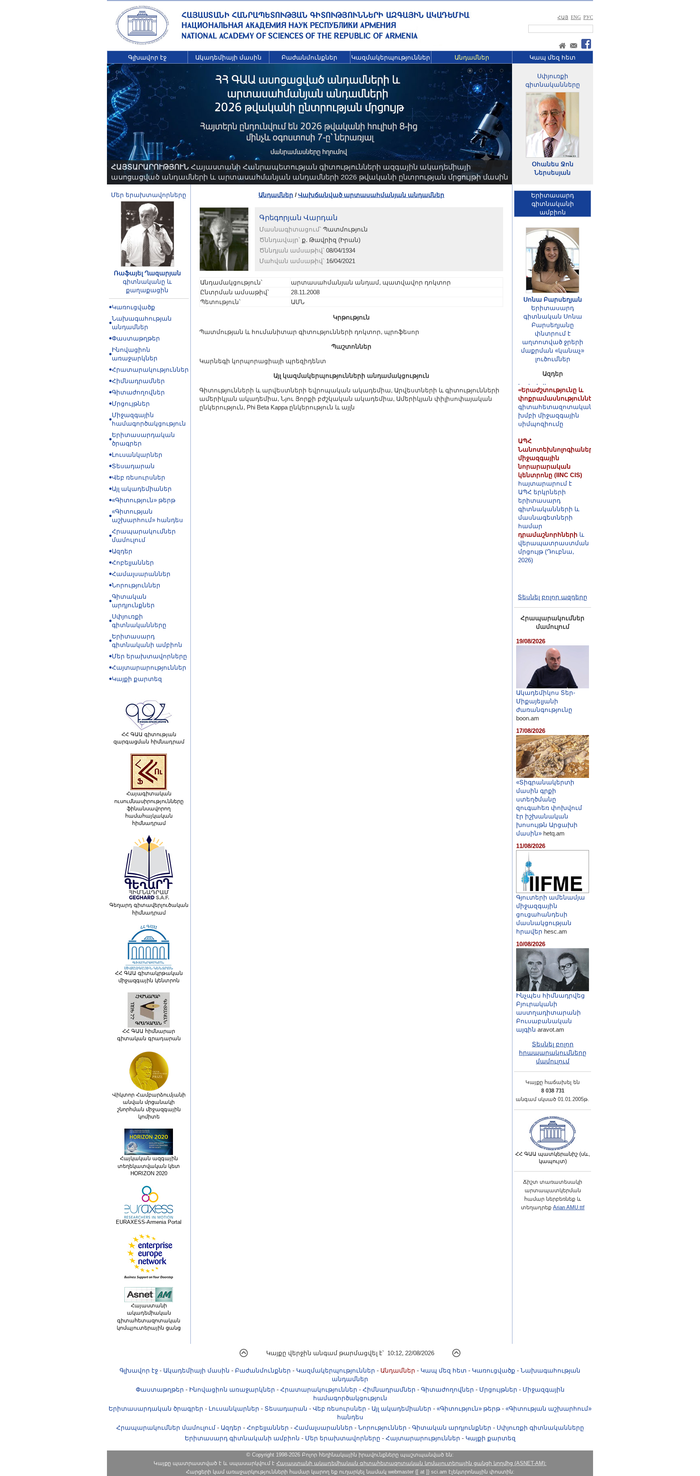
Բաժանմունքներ (309, 57)
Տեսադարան (133, 466)
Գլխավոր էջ (147, 57)
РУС (588, 17)
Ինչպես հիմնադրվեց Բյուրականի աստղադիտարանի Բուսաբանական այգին (550, 1012)
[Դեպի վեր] (244, 1355)
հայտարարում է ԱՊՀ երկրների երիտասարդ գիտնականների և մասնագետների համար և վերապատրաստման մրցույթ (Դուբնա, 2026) (557, 482)
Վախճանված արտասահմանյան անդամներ (371, 194)
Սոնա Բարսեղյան (552, 299)
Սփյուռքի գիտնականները (540, 1427)
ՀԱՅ (562, 17)
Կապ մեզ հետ (552, 57)
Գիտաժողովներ (138, 392)
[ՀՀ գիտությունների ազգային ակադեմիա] (142, 43)
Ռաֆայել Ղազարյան (147, 273)
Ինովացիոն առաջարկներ (232, 1389)
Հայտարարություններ (149, 667)
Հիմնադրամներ (138, 380)
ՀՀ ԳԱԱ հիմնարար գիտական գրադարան (149, 1034)
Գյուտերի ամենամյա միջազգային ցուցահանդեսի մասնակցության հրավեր (550, 914)
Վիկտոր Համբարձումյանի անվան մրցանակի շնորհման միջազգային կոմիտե (149, 1106)
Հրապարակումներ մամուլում (166, 1427)
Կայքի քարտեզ (137, 678)
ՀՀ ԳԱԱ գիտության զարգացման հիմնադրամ (148, 738)
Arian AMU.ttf (569, 1207)
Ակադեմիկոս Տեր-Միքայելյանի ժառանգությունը (545, 701)
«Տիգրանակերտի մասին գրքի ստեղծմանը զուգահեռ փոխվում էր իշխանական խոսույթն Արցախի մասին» (549, 808)
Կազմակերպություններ (390, 57)
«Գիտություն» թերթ (143, 500)
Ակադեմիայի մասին (228, 57)
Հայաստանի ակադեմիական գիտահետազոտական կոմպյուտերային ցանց (149, 1316)
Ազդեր (122, 551)
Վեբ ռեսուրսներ (138, 477)
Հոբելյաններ (133, 562)
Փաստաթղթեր (136, 338)
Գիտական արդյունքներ (451, 1427)
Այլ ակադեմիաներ (142, 488)
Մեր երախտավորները (148, 194)
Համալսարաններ (141, 573)
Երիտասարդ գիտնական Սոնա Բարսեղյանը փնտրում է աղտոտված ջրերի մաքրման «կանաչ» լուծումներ (552, 333)
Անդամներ (472, 57)
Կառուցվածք (133, 307)
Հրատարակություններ (150, 369)
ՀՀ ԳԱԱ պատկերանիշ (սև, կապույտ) (552, 1157)
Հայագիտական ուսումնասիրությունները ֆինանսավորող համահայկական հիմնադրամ (149, 808)
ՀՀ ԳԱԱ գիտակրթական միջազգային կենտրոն (149, 976)
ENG (576, 17)
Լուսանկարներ (137, 454)
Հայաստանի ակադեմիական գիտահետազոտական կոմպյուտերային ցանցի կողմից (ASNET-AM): (411, 1463)
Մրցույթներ (131, 403)
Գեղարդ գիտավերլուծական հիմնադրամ (148, 908)
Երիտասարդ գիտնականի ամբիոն (242, 1438)
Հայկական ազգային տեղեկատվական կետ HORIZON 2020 (148, 1165)
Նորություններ (136, 585)
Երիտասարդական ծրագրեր (156, 1408)
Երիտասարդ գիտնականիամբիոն (552, 204)
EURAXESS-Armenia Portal (148, 1222)
